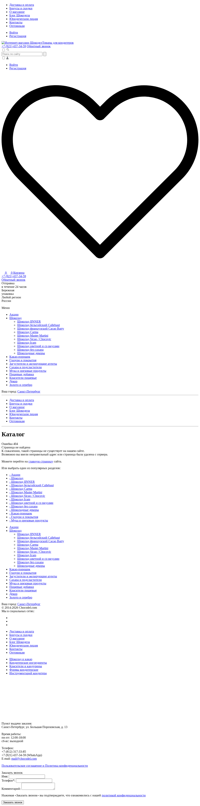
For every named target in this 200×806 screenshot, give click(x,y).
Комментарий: (11, 788)
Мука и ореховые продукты (27, 370)
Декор (13, 381)
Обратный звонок (39, 46)
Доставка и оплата (21, 4)
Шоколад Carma (27, 332)
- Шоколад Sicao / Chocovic (27, 495)
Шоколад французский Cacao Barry (40, 328)
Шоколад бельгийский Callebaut (38, 325)
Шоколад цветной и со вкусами (38, 346)
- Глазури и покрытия (23, 517)
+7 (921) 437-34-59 (14, 46)
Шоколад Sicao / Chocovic (34, 339)
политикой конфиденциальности (124, 795)
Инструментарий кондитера (28, 673)
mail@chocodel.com (24, 758)
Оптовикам (17, 26)
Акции (14, 314)
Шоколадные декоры (31, 353)
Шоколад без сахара (30, 349)
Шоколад (15, 318)
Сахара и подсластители (25, 367)
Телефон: (8, 780)
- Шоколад (16, 478)
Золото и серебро (20, 384)
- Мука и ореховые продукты (28, 520)
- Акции (14, 474)
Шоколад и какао (20, 659)
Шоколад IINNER (29, 321)
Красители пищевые (23, 377)
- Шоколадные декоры (24, 510)
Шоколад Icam (26, 342)
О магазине (17, 11)
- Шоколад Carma (20, 488)
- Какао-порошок (20, 513)
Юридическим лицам (23, 19)
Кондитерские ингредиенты (28, 662)
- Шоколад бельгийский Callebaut (31, 485)
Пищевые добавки (21, 374)
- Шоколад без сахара (23, 506)
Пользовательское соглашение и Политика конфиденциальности (45, 765)
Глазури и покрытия (22, 360)
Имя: (5, 776)
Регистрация (17, 36)
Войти (13, 32)
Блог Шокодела (19, 15)
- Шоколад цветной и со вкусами (31, 503)
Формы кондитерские (23, 669)
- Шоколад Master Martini (25, 492)
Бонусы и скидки (20, 8)
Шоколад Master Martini (32, 335)
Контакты (15, 22)
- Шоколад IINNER (22, 481)
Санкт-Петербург (28, 391)
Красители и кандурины (25, 666)
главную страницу (41, 461)
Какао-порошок (19, 356)
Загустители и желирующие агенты (33, 363)
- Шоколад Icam (19, 499)
